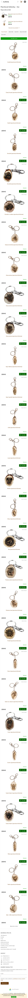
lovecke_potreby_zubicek (8, 962)
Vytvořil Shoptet (15, 989)
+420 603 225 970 (6, 958)
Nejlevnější (11, 32)
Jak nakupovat (4, 935)
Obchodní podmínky (5, 944)
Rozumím (14, 996)
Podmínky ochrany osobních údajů (7, 945)
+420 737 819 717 (6, 960)
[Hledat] (17, 1)
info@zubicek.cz (6, 956)
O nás (2, 938)
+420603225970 (6, 964)
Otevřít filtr (14, 38)
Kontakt (2, 937)
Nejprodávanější (23, 32)
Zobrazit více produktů (13, 27)
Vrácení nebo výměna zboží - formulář (8, 949)
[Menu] (25, 1)
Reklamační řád (4, 947)
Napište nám (3, 940)
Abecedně (3, 34)
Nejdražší (16, 32)
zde (23, 995)
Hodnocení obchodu (5, 942)
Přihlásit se (5, 983)
